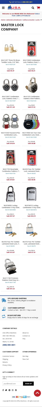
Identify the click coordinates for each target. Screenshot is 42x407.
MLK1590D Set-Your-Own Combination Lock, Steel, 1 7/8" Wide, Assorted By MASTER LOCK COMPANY (31, 134)
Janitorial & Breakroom (14, 20)
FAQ (24, 339)
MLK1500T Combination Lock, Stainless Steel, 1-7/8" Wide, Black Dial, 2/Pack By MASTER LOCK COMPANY (10, 97)
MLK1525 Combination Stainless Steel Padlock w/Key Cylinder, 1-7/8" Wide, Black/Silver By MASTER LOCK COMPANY (31, 97)
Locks (37, 20)
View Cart (26, 359)
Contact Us (26, 336)
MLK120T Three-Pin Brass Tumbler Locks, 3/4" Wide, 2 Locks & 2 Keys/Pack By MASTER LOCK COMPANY (10, 61)
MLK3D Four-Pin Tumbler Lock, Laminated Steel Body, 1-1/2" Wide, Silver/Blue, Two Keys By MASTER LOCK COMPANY (31, 170)
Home (3, 20)
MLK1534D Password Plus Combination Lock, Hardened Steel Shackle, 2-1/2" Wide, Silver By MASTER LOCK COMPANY (10, 134)
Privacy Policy (7, 365)
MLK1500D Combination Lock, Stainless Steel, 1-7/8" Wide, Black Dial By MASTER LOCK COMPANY (31, 61)
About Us (26, 333)
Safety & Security (28, 20)
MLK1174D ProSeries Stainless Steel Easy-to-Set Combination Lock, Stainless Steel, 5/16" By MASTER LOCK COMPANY (10, 279)
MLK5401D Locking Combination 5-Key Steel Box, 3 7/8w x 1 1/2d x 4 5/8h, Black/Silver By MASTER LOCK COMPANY (31, 206)
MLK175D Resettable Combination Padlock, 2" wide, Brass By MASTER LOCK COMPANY (10, 170)
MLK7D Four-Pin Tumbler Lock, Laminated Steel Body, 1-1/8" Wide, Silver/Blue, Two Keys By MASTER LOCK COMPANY (31, 243)
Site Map (25, 356)
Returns (5, 362)
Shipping (5, 359)
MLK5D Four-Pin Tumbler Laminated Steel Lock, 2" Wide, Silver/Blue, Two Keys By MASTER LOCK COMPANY (10, 243)
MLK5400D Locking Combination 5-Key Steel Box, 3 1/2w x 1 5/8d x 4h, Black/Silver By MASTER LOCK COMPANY (10, 206)
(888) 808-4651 (27, 2)
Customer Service (8, 356)
